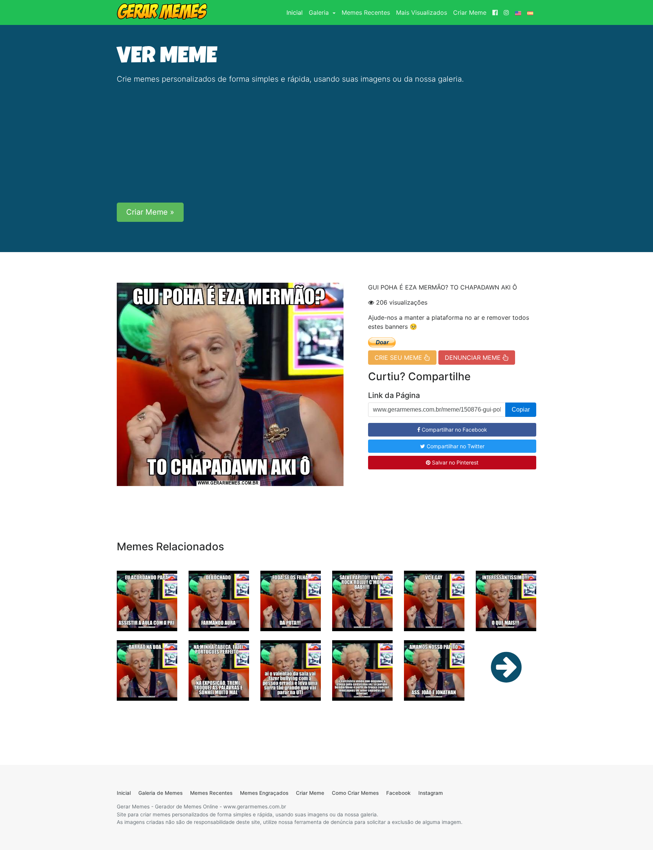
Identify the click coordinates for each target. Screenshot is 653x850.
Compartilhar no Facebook (453, 429)
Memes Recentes (366, 12)
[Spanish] (530, 12)
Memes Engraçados (264, 793)
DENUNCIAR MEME (474, 357)
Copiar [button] (521, 409)
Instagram (430, 793)
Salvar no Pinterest (454, 462)
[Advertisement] (326, 144)
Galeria (320, 12)
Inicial (296, 12)
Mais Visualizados (421, 12)
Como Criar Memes (355, 793)
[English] (518, 12)
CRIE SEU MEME (399, 357)
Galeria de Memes (160, 793)
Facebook (398, 793)
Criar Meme (469, 12)
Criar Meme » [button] (150, 212)
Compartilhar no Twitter (454, 446)
